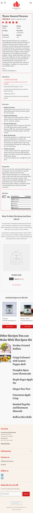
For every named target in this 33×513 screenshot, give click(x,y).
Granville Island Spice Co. (9, 321)
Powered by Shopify (16, 509)
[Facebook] (2, 478)
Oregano (5, 318)
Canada (15, 503)
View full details (16, 285)
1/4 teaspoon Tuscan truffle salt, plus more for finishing (15, 83)
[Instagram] (2, 475)
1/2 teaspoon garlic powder (11, 79)
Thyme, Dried (24, 318)
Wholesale (3, 464)
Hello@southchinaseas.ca (7, 461)
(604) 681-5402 (4, 438)
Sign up (26, 494)
